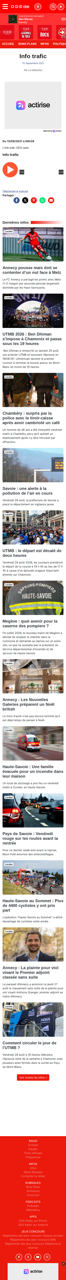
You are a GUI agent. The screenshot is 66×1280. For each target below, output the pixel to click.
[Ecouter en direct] (61, 6)
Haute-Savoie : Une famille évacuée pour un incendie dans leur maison (33, 771)
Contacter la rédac (33, 1176)
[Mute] (63, 19)
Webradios (33, 1210)
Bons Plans (27, 43)
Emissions (33, 1191)
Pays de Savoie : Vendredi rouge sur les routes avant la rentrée (30, 838)
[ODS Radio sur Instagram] (47, 1257)
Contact (33, 1145)
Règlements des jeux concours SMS (33, 1239)
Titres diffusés (33, 1153)
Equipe (33, 1149)
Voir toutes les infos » (33, 1077)
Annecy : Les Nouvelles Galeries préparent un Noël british (28, 704)
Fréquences (33, 1157)
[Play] (4, 29)
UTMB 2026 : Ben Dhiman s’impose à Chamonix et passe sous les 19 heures (32, 339)
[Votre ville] (38, 6)
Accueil (8, 43)
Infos (45, 43)
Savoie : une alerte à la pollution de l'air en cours (27, 490)
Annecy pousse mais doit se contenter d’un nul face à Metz (32, 270)
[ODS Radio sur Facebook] (19, 1257)
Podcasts (33, 1205)
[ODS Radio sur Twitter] (28, 1257)
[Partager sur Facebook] (16, 202)
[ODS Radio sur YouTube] (37, 1257)
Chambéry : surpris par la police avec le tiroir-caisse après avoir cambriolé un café (31, 418)
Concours (33, 1195)
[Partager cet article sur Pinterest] (33, 202)
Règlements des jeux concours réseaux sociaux (33, 1235)
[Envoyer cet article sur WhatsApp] (42, 202)
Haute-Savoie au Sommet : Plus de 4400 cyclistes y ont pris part (33, 905)
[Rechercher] (53, 6)
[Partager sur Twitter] (24, 202)
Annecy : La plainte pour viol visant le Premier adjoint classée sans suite (31, 972)
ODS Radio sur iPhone (33, 1220)
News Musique (33, 1172)
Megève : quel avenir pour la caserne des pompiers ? (30, 623)
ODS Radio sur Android (33, 1224)
